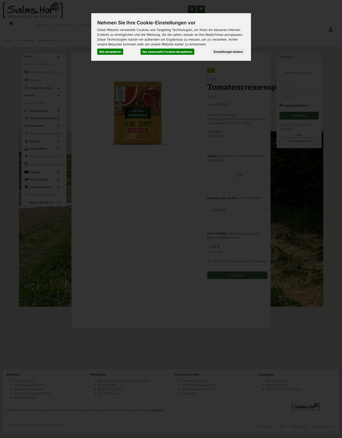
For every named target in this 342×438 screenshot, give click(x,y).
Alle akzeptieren (110, 51)
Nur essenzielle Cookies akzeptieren (167, 51)
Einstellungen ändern (228, 51)
